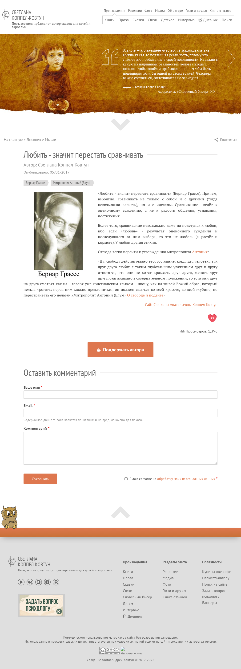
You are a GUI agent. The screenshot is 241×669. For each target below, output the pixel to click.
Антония (200, 251)
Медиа (160, 10)
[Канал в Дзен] (47, 581)
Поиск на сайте (214, 584)
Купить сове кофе (216, 571)
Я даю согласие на (172, 479)
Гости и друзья (196, 10)
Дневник (210, 19)
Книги (109, 19)
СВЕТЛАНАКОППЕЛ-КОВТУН (28, 15)
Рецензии (135, 10)
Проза (123, 19)
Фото (148, 10)
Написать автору (215, 578)
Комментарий (35, 428)
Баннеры (209, 602)
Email (28, 405)
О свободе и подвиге (145, 295)
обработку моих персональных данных (186, 479)
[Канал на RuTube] (56, 581)
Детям (128, 603)
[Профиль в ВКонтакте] (30, 581)
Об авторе (175, 10)
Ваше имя (32, 387)
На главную (13, 139)
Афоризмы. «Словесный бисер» (183, 91)
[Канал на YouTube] (21, 581)
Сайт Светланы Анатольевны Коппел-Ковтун (181, 304)
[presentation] (231, 58)
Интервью (186, 19)
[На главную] (5, 14)
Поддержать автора (123, 350)
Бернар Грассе (35, 182)
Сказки (138, 19)
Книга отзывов (220, 10)
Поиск (227, 19)
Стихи (152, 19)
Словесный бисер (137, 597)
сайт (164, 641)
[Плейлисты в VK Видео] (38, 581)
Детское (167, 19)
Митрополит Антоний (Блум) (71, 182)
